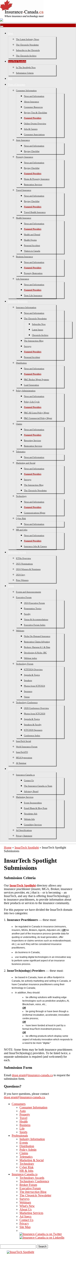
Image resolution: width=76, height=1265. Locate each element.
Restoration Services (33, 184)
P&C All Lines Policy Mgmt (36, 413)
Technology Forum (24, 664)
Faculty (27, 614)
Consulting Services (33, 824)
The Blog (32, 1191)
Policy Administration (25, 390)
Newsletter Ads (30, 813)
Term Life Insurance (33, 295)
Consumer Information (26, 90)
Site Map (25, 1227)
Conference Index (32, 735)
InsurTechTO (22, 752)
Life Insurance (22, 279)
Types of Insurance (17, 84)
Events (11, 586)
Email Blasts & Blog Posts (35, 808)
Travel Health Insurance (35, 212)
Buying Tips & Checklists (35, 112)
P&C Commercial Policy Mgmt (38, 418)
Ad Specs (25, 1216)
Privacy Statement (24, 836)
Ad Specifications (24, 830)
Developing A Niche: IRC (35, 652)
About (11, 769)
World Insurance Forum (26, 746)
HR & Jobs (26, 1170)
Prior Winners (22, 580)
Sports (23, 1132)
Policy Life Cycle (32, 402)
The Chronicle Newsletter (27, 45)
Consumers (19, 1104)
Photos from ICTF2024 (34, 686)
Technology (21, 496)
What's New (27, 1206)
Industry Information (32, 1139)
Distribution (21, 363)
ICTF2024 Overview (33, 669)
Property (24, 1114)
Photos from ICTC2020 (34, 713)
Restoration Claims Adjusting (37, 642)
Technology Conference (27, 702)
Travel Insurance (23, 190)
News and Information (34, 96)
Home (7, 847)
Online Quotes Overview (35, 123)
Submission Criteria (25, 73)
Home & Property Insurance (36, 179)
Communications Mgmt (34, 513)
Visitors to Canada (32, 251)
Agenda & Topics (32, 675)
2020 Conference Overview (36, 708)
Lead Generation (31, 385)
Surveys (27, 346)
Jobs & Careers (30, 129)
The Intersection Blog (33, 341)
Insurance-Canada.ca (25, 775)
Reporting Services (32, 440)
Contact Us (29, 780)
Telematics (20, 451)
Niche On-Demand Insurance (37, 636)
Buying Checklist (31, 151)
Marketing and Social (25, 463)
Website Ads (29, 819)
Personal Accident (32, 245)
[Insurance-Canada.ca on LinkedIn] (41, 1237)
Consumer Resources (33, 107)
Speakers (28, 680)
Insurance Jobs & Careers (35, 546)
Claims (19, 424)
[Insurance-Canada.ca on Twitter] (40, 1234)
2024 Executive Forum (34, 603)
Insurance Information (26, 307)
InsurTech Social (23, 741)
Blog (10, 78)
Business (24, 1125)
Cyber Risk (21, 518)
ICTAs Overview (23, 558)
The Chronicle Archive (26, 56)
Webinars (20, 630)
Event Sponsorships (33, 803)
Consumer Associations (34, 134)
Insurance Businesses (18, 301)
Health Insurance (23, 218)
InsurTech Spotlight (17, 61)
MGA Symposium (24, 757)
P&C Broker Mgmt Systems (36, 379)
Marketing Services (24, 797)
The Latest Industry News (27, 39)
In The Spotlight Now (26, 67)
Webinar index (30, 658)
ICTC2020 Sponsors (33, 730)
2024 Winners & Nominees (28, 569)
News (10, 33)
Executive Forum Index (34, 625)
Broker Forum (28, 1184)
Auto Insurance (23, 140)
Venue (27, 697)
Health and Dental (32, 234)
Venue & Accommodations (36, 619)
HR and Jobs (21, 530)
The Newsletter (35, 1195)
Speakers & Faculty (33, 724)
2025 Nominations (24, 564)
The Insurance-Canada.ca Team (38, 786)
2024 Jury (20, 574)
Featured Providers (32, 118)
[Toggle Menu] (1, 26)
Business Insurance (24, 256)
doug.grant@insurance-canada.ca (32, 1075)
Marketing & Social (31, 1160)
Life (22, 1128)
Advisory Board (31, 791)
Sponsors (28, 691)
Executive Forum (24, 597)
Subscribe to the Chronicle (28, 50)
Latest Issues (37, 329)
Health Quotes (30, 240)
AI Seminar (21, 763)
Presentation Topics (32, 608)
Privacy (24, 1223)
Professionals (20, 1135)
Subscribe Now (39, 324)
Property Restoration (33, 273)
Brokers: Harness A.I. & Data (37, 647)
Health (23, 1121)
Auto (22, 1111)
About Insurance (31, 101)
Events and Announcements (28, 592)
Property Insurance (24, 157)
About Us (25, 1209)
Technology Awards (17, 552)
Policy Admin (27, 1149)
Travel (23, 1118)
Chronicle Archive (40, 335)
